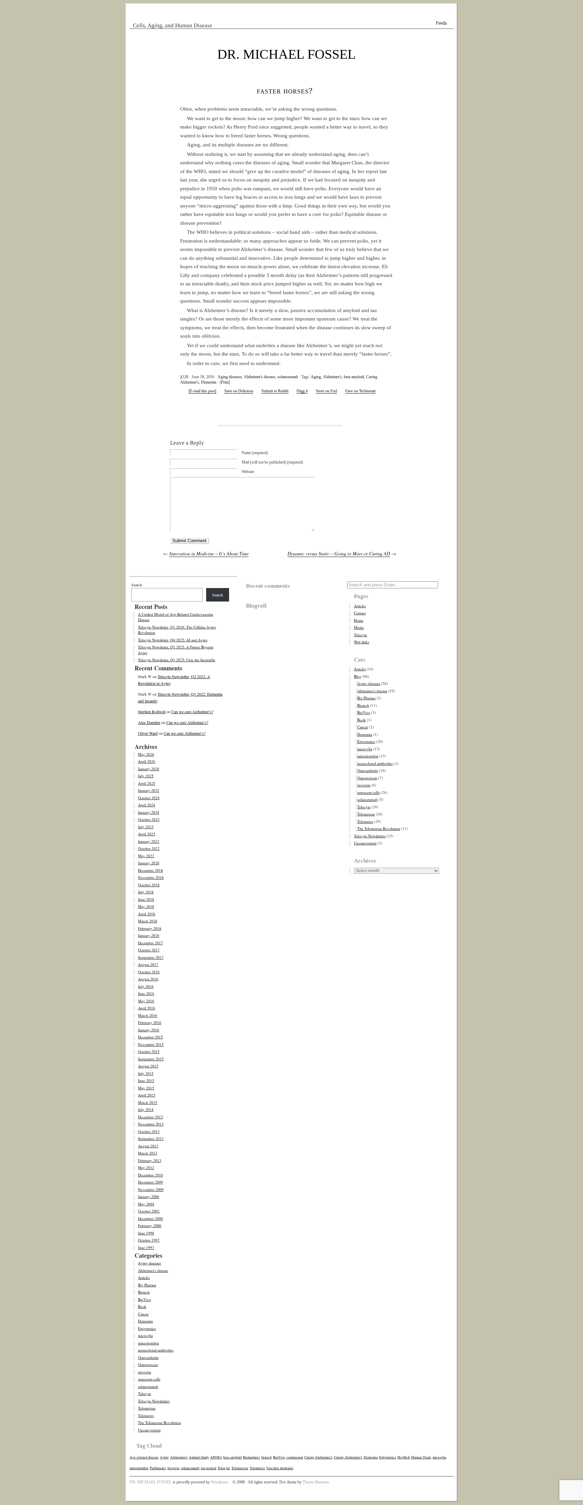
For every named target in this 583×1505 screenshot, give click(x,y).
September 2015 (151, 1058)
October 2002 (149, 1211)
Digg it (302, 391)
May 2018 (146, 906)
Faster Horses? (285, 90)
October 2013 (149, 1131)
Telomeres (146, 1415)
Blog (357, 676)
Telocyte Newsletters (154, 1400)
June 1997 (146, 1247)
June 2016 (146, 993)
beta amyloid (354, 376)
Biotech (144, 1291)
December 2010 (150, 1174)
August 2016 (148, 978)
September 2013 (151, 1138)
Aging (316, 376)
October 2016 (149, 971)
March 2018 (147, 920)
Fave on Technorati (360, 391)
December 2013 (150, 1116)
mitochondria (148, 1342)
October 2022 (149, 848)
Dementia (208, 382)
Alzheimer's (332, 376)
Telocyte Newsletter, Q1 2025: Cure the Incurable (176, 659)
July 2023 (146, 826)
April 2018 (146, 913)
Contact (360, 612)
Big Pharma (147, 1284)
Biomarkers (251, 1457)
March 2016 (147, 1015)
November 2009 (151, 1189)
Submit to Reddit (274, 391)
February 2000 (149, 1225)
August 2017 (148, 964)
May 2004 (146, 1203)
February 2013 (149, 1160)
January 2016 (148, 1029)
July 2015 (146, 1073)
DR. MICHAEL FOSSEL (286, 54)
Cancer (143, 1313)
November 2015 (151, 1044)
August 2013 (148, 1145)
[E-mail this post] (202, 391)
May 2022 (146, 855)
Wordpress (219, 1482)
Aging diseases (230, 376)
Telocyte (144, 1393)
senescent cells (149, 1379)
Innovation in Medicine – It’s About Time (209, 553)
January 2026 (148, 768)
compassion (294, 1457)
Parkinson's (158, 1468)
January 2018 (148, 935)
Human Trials (421, 1457)
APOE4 (216, 1457)
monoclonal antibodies (155, 1350)
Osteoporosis (148, 1364)
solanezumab (287, 376)
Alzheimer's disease (259, 376)
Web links (361, 641)
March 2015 (147, 1102)
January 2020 (148, 862)
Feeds (441, 23)
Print (225, 382)
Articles (144, 1277)
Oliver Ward (148, 733)
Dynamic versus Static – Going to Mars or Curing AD (338, 553)
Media (359, 627)
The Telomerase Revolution (159, 1422)
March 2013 (147, 1152)
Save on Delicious (238, 391)
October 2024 (149, 797)
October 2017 (149, 949)
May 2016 (146, 1000)
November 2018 (151, 877)
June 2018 (146, 899)
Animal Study (199, 1457)
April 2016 (146, 1007)
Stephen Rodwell (151, 711)
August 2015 (148, 1065)
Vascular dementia (279, 1468)
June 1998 (146, 1232)
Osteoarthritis (148, 1357)
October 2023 (149, 819)
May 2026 (146, 754)
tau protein (208, 1468)
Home (358, 620)
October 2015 (149, 1051)
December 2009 (150, 1182)
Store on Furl (326, 391)
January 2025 (148, 790)
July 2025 (146, 775)
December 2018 (150, 870)
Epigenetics (147, 1328)
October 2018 (149, 884)
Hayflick (403, 1457)
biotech (266, 1457)
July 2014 (146, 1109)
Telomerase (147, 1408)
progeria (144, 1371)
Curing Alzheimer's (318, 1457)
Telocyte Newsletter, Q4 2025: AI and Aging (173, 639)
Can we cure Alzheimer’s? (192, 711)
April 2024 (146, 804)
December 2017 (150, 942)
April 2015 (146, 1094)
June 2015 (146, 1080)
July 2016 (146, 986)
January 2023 (148, 841)
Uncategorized (149, 1429)
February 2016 (149, 1022)
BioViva (144, 1299)
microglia (145, 1335)
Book (142, 1306)
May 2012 (146, 1167)
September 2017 (151, 957)
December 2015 (150, 1036)
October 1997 (149, 1240)
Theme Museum (316, 1482)
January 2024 (148, 812)
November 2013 (151, 1123)
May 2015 (146, 1087)
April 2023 (146, 833)
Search (136, 584)
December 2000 (150, 1218)
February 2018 (149, 928)
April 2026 (146, 761)
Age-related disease (144, 1457)
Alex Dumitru (149, 722)
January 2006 (148, 1196)
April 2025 (146, 783)
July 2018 (146, 891)
